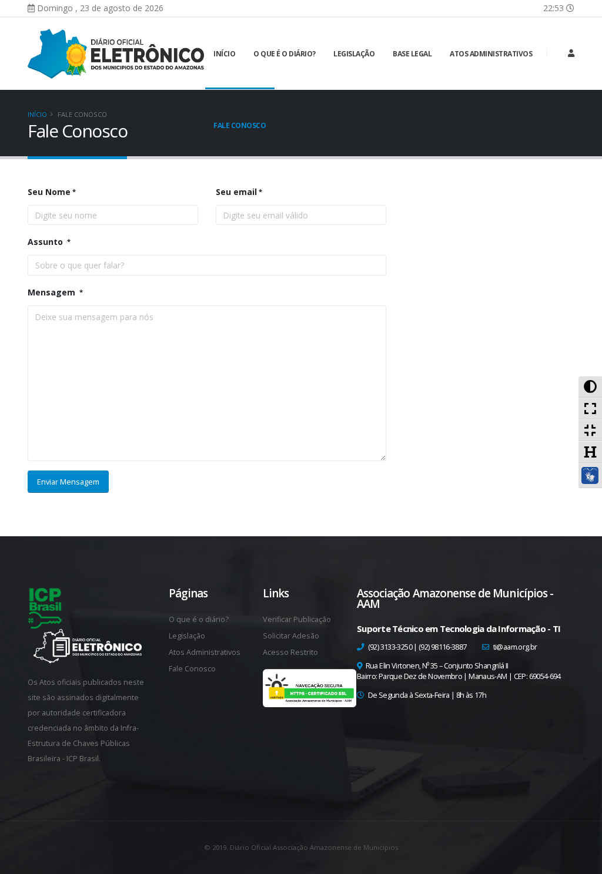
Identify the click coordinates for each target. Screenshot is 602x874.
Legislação (353, 54)
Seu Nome (49, 191)
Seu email (236, 191)
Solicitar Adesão (291, 636)
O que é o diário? (284, 54)
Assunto (46, 241)
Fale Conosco (239, 125)
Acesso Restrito (290, 652)
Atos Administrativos (491, 54)
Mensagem (53, 292)
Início (224, 54)
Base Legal (412, 54)
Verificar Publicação (297, 619)
